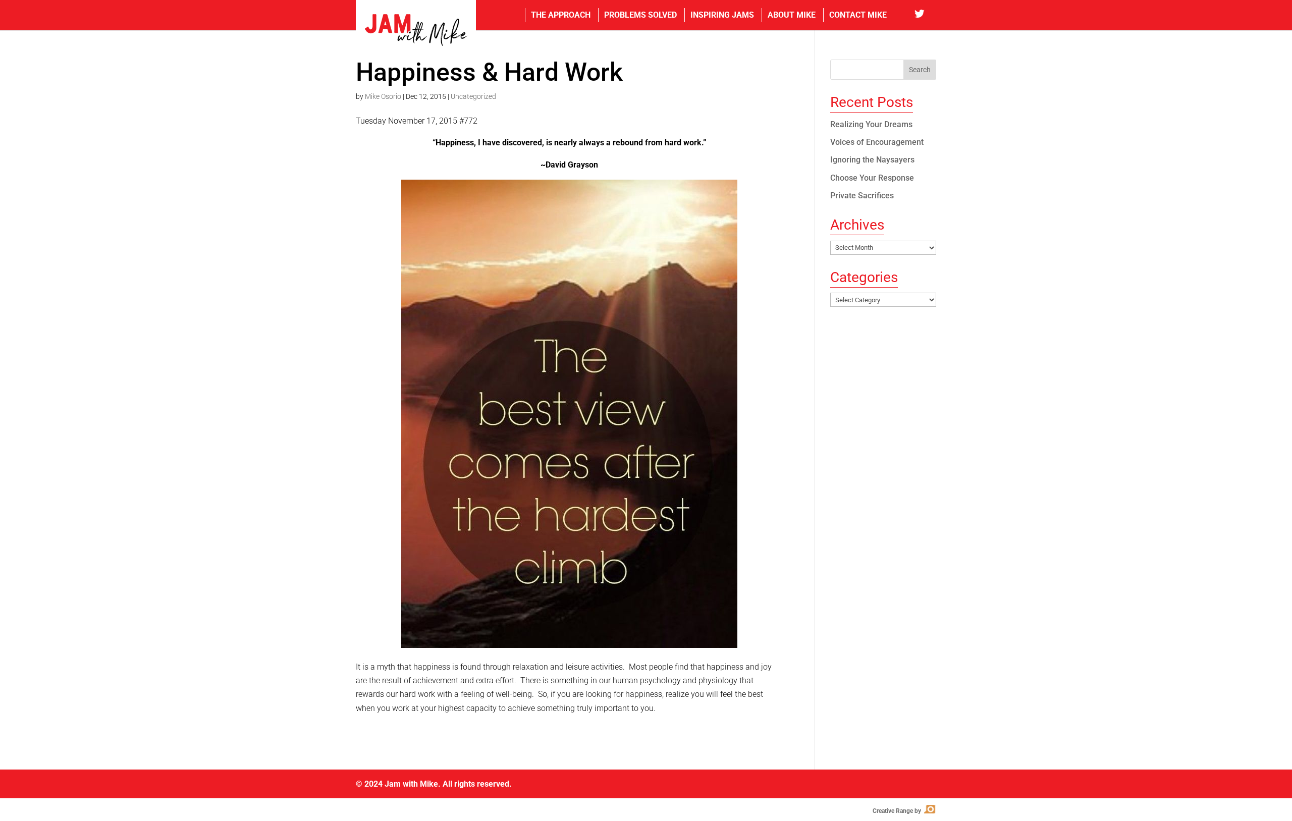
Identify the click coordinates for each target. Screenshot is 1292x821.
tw (925, 15)
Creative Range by (904, 810)
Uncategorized (473, 96)
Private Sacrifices (862, 195)
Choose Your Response (872, 178)
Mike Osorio (383, 96)
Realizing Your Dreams (871, 124)
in (904, 15)
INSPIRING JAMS (722, 15)
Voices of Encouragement (877, 142)
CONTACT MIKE (858, 15)
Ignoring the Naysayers (872, 160)
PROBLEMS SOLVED (640, 15)
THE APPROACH (560, 15)
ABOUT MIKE (792, 15)
